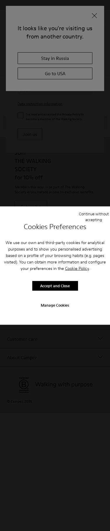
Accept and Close (55, 285)
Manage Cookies (55, 304)
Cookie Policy (77, 268)
